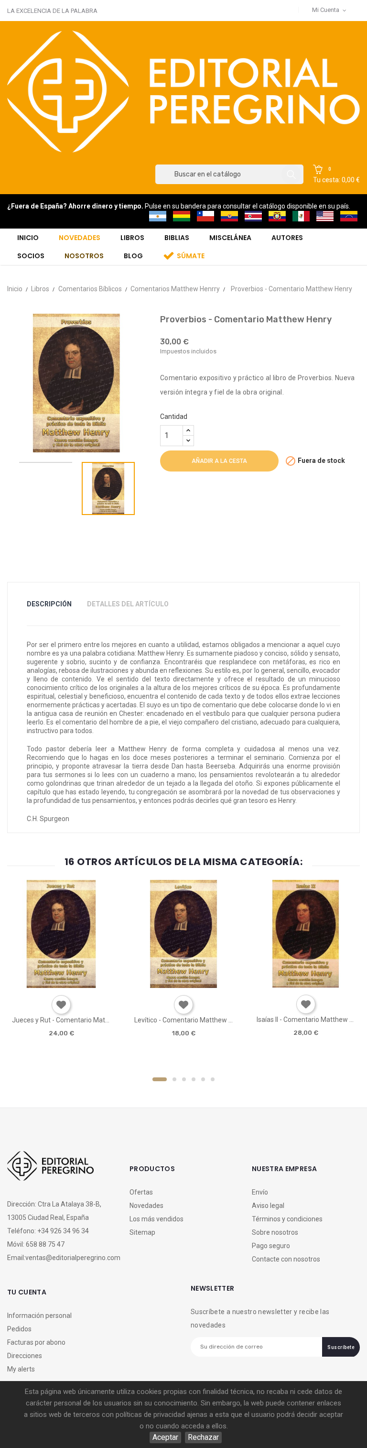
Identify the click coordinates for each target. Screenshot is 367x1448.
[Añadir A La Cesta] (33, 984)
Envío (260, 1192)
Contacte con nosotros (286, 1259)
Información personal (39, 1315)
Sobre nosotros (275, 1232)
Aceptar (165, 1437)
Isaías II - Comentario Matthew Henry (306, 1019)
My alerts (21, 1369)
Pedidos (19, 1329)
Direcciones (24, 1356)
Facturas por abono (36, 1342)
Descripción (49, 604)
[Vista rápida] (61, 984)
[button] (336, 175)
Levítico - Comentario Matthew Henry (183, 1020)
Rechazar (203, 1437)
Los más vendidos (157, 1219)
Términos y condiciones (287, 1219)
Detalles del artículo (128, 604)
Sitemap (142, 1232)
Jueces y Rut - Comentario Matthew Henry (61, 1020)
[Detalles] (88, 984)
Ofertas (141, 1192)
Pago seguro (271, 1246)
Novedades (146, 1205)
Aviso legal (268, 1205)
